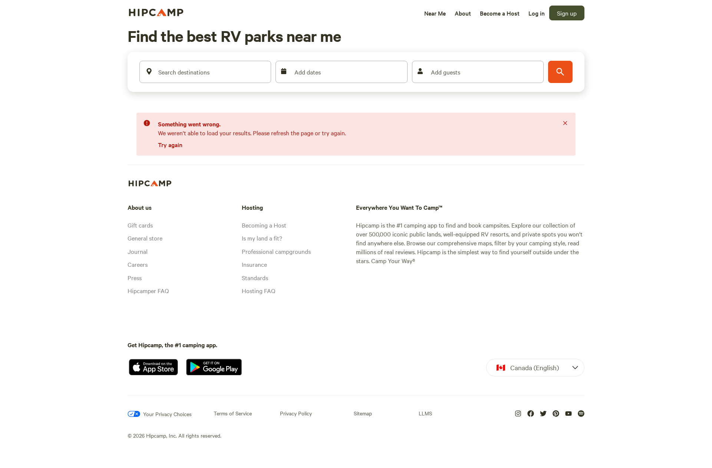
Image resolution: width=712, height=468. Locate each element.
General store (145, 238)
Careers (138, 264)
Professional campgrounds (276, 251)
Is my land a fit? (262, 238)
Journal (138, 251)
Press (135, 277)
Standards (255, 277)
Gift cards (140, 225)
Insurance (254, 264)
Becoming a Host (264, 225)
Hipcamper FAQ (148, 290)
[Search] (560, 72)
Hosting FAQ (258, 290)
